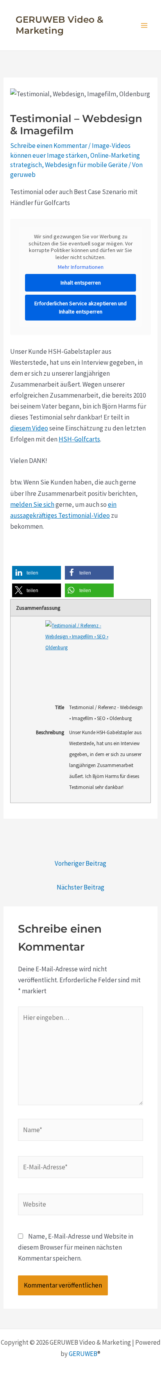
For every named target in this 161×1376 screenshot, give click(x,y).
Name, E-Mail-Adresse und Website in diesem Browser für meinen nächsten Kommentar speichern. (75, 1247)
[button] (36, 573)
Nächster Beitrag (80, 887)
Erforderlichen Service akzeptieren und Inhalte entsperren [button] (80, 307)
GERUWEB (83, 1353)
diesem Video (29, 428)
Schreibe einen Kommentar (48, 145)
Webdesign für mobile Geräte (86, 164)
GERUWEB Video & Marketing (59, 25)
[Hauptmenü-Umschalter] (145, 25)
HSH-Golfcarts (79, 439)
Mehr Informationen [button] (81, 267)
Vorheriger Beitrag (80, 863)
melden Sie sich (32, 504)
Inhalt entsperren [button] (81, 282)
